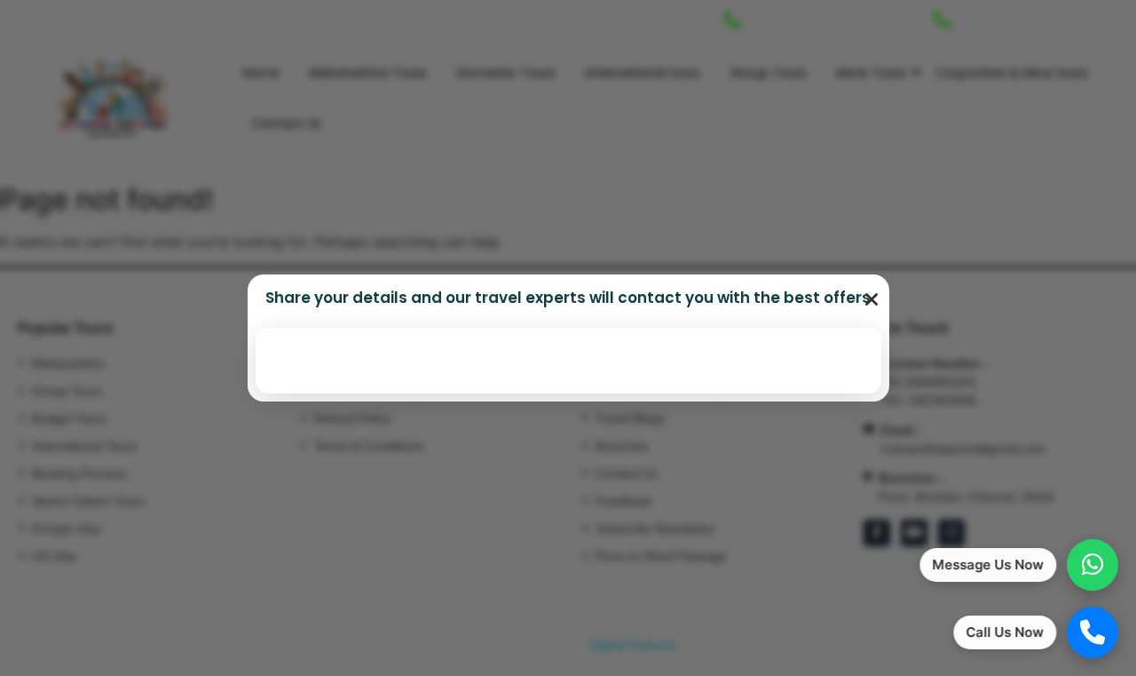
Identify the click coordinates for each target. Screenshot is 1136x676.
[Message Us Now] (1092, 565)
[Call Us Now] (1092, 632)
